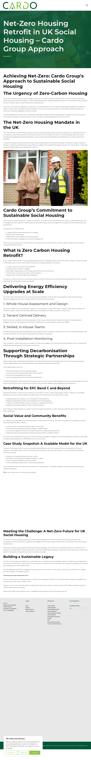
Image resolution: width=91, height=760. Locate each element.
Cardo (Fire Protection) (53, 616)
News (26, 605)
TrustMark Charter (75, 605)
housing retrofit (64, 106)
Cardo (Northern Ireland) (54, 613)
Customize (11, 752)
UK (66, 591)
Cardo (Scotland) (51, 611)
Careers (27, 607)
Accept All (35, 752)
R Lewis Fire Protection (53, 622)
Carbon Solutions (30, 611)
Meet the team (29, 609)
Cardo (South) (51, 605)
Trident (49, 618)
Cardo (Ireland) (51, 614)
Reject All (23, 752)
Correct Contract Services (54, 623)
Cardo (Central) (51, 607)
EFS (48, 620)
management (23, 239)
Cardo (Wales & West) (53, 609)
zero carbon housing (28, 585)
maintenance (11, 411)
